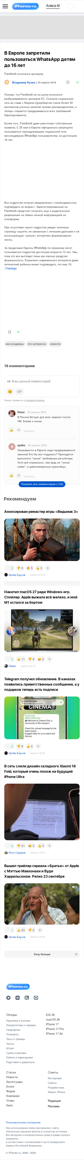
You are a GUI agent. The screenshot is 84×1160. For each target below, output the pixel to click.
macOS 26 (53, 1019)
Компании (12, 1096)
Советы (53, 1072)
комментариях (35, 400)
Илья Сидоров (17, 852)
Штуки (10, 1048)
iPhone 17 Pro (55, 1029)
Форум (10, 1091)
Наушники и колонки (18, 1020)
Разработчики (56, 1087)
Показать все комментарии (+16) (42, 484)
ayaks (21, 445)
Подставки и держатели (20, 1062)
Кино (9, 1105)
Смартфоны (13, 1030)
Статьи (11, 1072)
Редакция (54, 1101)
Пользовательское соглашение (23, 1122)
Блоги (10, 1086)
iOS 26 (50, 1015)
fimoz (21, 412)
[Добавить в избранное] (67, 82)
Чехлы (10, 1043)
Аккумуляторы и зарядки (21, 1025)
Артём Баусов (17, 575)
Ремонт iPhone (56, 1092)
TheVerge (10, 268)
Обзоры (11, 1015)
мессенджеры (15, 344)
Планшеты (12, 1034)
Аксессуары (14, 1082)
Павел (12, 666)
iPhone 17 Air (54, 1033)
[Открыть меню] (5, 6)
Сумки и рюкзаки (16, 1053)
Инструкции (55, 1078)
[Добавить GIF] (19, 391)
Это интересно (37, 344)
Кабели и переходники (19, 1057)
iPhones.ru (15, 1153)
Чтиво (10, 1100)
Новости (55, 344)
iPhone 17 (52, 1024)
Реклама (53, 1106)
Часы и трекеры (15, 1039)
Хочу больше (42, 954)
